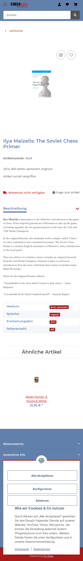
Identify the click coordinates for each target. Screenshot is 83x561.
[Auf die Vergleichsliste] (60, 54)
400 (52, 329)
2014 (53, 322)
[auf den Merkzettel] (71, 54)
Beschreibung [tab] (15, 208)
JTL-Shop (48, 556)
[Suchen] (75, 15)
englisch (55, 314)
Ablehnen (42, 500)
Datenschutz (41, 549)
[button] (59, 4)
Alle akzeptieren (42, 475)
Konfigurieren (42, 489)
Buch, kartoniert (59, 307)
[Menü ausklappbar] (5, 2)
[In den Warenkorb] (6, 43)
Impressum (22, 549)
